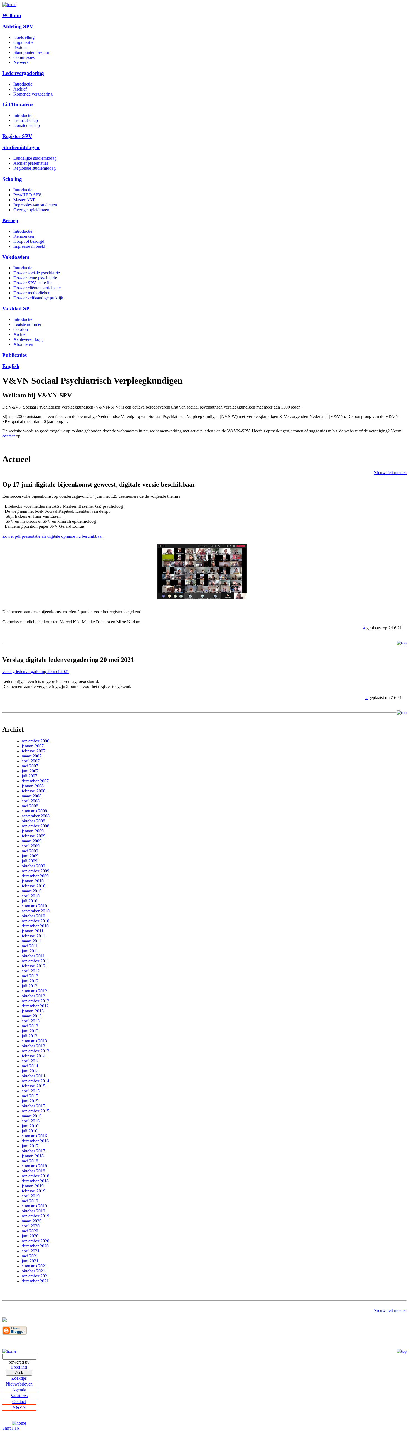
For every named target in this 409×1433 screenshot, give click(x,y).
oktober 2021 (33, 1271)
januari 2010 (33, 881)
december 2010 (35, 926)
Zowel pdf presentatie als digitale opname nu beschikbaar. (53, 536)
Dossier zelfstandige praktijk (38, 298)
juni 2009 (30, 856)
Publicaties (14, 355)
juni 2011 (30, 951)
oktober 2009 (33, 866)
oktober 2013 (33, 1046)
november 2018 (35, 1176)
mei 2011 (30, 946)
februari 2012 (33, 966)
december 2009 (35, 876)
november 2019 (35, 1216)
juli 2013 (29, 1036)
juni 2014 (30, 1071)
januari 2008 (33, 786)
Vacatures (19, 1395)
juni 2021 (30, 1261)
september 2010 (36, 911)
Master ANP (24, 199)
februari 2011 (33, 936)
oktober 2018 (33, 1171)
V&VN (19, 1407)
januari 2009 (33, 831)
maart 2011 (31, 941)
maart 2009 (31, 841)
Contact (19, 1401)
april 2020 (31, 1226)
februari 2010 (33, 886)
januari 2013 (33, 1011)
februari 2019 (33, 1191)
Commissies (24, 57)
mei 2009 (30, 851)
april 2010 (31, 896)
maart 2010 (31, 891)
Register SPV (17, 136)
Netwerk (21, 62)
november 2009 (35, 871)
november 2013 (35, 1051)
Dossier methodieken (31, 293)
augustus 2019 (34, 1206)
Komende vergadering (33, 94)
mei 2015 (30, 1096)
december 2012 (35, 1006)
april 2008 (31, 801)
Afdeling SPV (17, 26)
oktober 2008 (33, 821)
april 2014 (31, 1061)
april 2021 (31, 1251)
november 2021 (35, 1276)
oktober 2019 (33, 1211)
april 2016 (31, 1121)
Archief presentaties (30, 163)
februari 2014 (33, 1056)
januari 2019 (33, 1186)
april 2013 (31, 1021)
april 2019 (31, 1196)
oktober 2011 (33, 956)
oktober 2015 (33, 1106)
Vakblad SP (15, 308)
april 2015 (31, 1091)
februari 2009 (33, 836)
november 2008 (35, 826)
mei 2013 (30, 1026)
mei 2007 (30, 766)
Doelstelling (24, 37)
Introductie (22, 84)
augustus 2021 (34, 1266)
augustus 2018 (34, 1166)
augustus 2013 (34, 1041)
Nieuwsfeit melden (390, 472)
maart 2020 (31, 1221)
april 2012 (31, 971)
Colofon (20, 329)
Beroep (10, 220)
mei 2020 (30, 1231)
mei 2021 (30, 1256)
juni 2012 (30, 981)
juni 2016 (30, 1126)
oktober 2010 (33, 916)
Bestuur (20, 47)
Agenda (19, 1389)
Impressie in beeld (29, 246)
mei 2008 (30, 806)
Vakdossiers (15, 257)
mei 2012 (30, 976)
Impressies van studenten (35, 204)
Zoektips (19, 1378)
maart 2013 (31, 1016)
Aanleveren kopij (28, 339)
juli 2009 (29, 861)
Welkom (11, 15)
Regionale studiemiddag (34, 168)
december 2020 (35, 1246)
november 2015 (35, 1111)
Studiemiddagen (21, 147)
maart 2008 (31, 796)
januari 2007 (33, 746)
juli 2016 (29, 1131)
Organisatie (23, 42)
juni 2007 (30, 771)
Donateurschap (26, 125)
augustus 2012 (34, 991)
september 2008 (36, 816)
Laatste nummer (27, 324)
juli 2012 (29, 986)
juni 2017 (30, 1146)
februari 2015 (33, 1086)
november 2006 (35, 741)
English (10, 366)
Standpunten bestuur (31, 52)
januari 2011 (32, 931)
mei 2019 (30, 1201)
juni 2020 (30, 1236)
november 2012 (35, 1001)
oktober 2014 (33, 1076)
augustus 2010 (34, 906)
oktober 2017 (33, 1151)
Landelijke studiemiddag (34, 158)
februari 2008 (33, 791)
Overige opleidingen (31, 209)
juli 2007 (29, 776)
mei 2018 (30, 1161)
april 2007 (31, 761)
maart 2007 (31, 756)
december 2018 (35, 1181)
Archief (20, 89)
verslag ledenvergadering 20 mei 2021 (35, 671)
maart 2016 (31, 1116)
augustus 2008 (34, 811)
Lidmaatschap (25, 120)
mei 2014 (30, 1066)
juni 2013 (30, 1031)
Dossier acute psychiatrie (35, 278)
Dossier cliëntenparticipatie (37, 288)
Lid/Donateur (17, 104)
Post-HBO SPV (27, 194)
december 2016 (35, 1141)
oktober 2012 (33, 996)
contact (8, 436)
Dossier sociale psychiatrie (36, 273)
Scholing (12, 179)
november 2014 (35, 1081)
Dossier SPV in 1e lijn (33, 283)
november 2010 (35, 921)
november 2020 (35, 1241)
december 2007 (35, 781)
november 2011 (35, 961)
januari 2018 (33, 1156)
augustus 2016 (34, 1136)
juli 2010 (29, 901)
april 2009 (31, 846)
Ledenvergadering (23, 73)
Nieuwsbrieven (19, 1384)
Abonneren (23, 344)
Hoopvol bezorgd (28, 241)
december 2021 (35, 1281)
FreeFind (19, 1367)
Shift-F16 (10, 1428)
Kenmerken (23, 236)
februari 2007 (33, 751)
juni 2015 (30, 1101)
